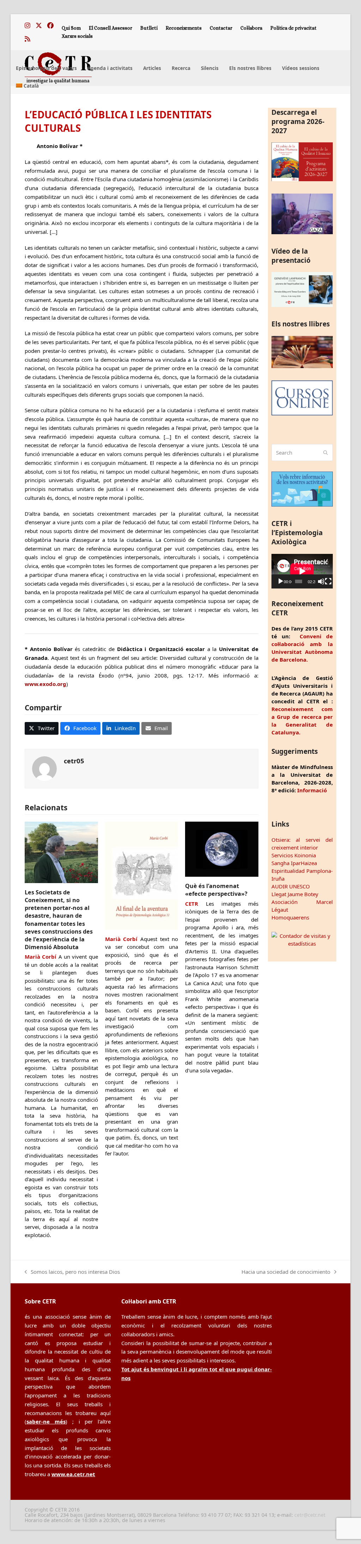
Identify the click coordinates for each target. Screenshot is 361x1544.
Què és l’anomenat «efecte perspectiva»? (216, 890)
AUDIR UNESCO (290, 886)
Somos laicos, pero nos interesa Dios (72, 1272)
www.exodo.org (45, 683)
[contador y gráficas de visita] (302, 943)
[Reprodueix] (280, 581)
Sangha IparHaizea (294, 862)
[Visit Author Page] (44, 767)
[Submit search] (325, 452)
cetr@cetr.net (309, 1515)
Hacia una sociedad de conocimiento (285, 1272)
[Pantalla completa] (328, 581)
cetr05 (74, 760)
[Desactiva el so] (321, 581)
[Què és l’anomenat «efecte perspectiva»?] (221, 848)
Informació (312, 790)
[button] (42, 728)
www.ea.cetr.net (73, 1474)
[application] (302, 571)
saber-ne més (46, 1421)
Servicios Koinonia (293, 855)
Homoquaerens (290, 917)
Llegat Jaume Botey (294, 894)
